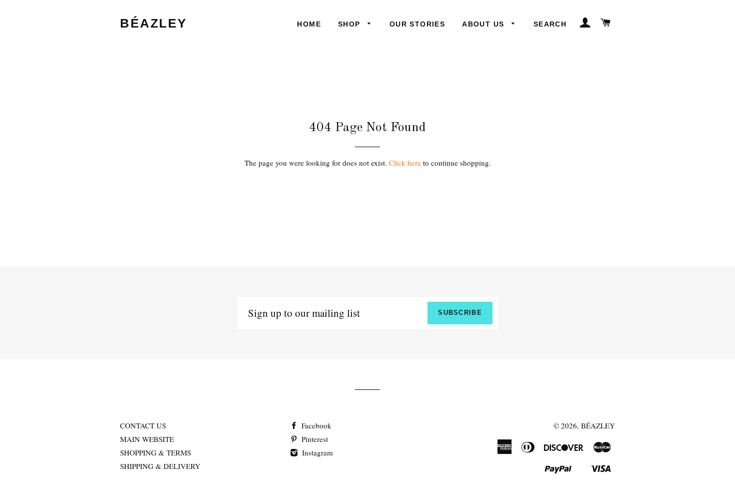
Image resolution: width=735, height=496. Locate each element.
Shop (350, 24)
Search (550, 24)
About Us (484, 24)
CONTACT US (143, 425)
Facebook (316, 425)
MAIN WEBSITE (147, 439)
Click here (405, 163)
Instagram (316, 452)
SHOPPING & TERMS (155, 452)
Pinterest (314, 439)
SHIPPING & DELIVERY (160, 466)
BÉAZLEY (154, 23)
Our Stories (417, 24)
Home (309, 24)
